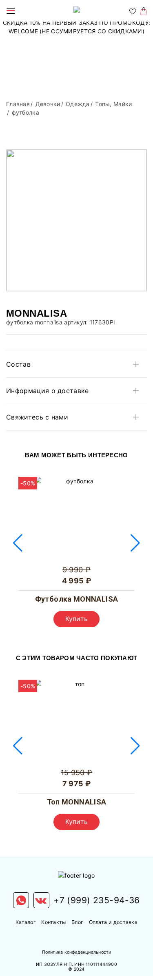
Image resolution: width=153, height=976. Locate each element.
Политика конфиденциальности (76, 952)
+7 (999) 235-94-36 (96, 900)
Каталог (26, 922)
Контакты (53, 922)
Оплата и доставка (113, 922)
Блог (77, 922)
